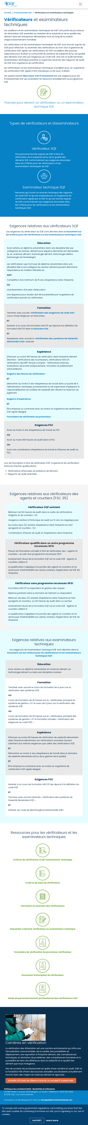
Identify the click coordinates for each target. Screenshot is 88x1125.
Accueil (7, 12)
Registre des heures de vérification (26, 373)
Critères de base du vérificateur (42, 882)
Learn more (52, 1120)
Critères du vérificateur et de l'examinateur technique (42, 859)
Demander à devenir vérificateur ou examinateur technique (42, 928)
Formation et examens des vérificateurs (43, 905)
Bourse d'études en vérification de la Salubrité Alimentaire (40, 1080)
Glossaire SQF (40, 328)
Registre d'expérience (19, 399)
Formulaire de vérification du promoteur (29, 416)
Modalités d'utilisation (44, 1089)
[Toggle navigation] (80, 4)
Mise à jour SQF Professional (38, 75)
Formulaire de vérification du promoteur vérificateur (42, 952)
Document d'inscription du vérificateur (43, 975)
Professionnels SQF (23, 12)
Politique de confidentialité (17, 1089)
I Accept (37, 1120)
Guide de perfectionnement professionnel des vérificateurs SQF (42, 998)
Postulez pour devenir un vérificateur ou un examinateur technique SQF (44, 105)
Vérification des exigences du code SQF (52, 312)
